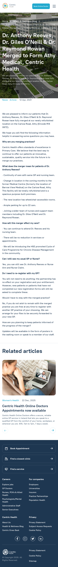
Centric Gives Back (10, 530)
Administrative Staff (11, 506)
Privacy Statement (37, 522)
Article (13, 100)
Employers (33, 484)
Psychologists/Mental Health (12, 500)
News (5, 100)
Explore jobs (7, 484)
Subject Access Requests (40, 526)
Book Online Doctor (41, 6)
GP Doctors (7, 488)
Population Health (37, 500)
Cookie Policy (35, 530)
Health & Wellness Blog (25, 21)
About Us (6, 522)
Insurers (32, 492)
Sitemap (32, 561)
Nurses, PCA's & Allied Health (12, 493)
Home (5, 21)
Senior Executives (10, 509)
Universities (34, 488)
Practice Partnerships (38, 496)
